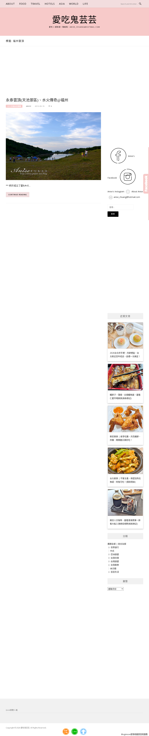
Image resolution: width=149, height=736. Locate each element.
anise (28, 106)
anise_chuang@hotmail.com (127, 197)
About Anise (137, 191)
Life (85, 3)
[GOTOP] (83, 731)
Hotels (50, 3)
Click (146, 184)
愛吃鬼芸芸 (74, 20)
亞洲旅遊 (115, 554)
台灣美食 (115, 564)
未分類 (113, 568)
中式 (112, 550)
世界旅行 (115, 547)
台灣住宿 (115, 557)
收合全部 (122, 543)
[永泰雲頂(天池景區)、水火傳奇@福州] (53, 145)
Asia (62, 3)
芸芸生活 (115, 571)
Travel (35, 3)
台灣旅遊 (115, 561)
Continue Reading (17, 194)
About (10, 3)
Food (22, 3)
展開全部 (112, 543)
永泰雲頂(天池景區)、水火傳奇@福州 (37, 100)
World (73, 3)
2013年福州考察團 (14, 106)
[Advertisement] (53, 75)
